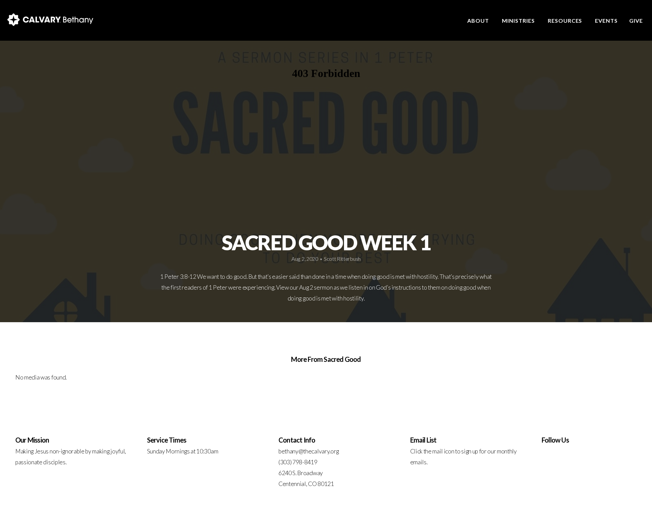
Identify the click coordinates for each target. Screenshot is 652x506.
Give (636, 20)
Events (606, 20)
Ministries (519, 20)
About (478, 20)
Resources (566, 20)
